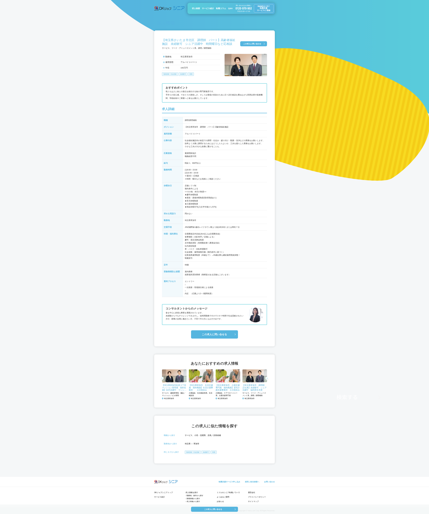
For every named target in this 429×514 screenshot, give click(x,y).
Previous (162, 378)
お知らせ (220, 501)
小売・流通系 (200, 435)
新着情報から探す (193, 498)
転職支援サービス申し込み (229, 482)
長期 (190, 74)
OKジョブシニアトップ (163, 492)
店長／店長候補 (214, 435)
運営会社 (251, 492)
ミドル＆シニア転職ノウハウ (228, 492)
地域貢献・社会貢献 (170, 74)
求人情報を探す (191, 492)
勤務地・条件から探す (195, 495)
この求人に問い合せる (214, 334)
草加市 (196, 444)
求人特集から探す (193, 501)
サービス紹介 (208, 8)
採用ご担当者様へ (252, 482)
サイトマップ (253, 501)
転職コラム (221, 8)
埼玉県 (187, 444)
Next (267, 378)
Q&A (230, 8)
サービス (188, 435)
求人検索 (196, 8)
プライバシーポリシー (257, 497)
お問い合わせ (269, 482)
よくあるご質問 (223, 497)
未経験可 (183, 74)
